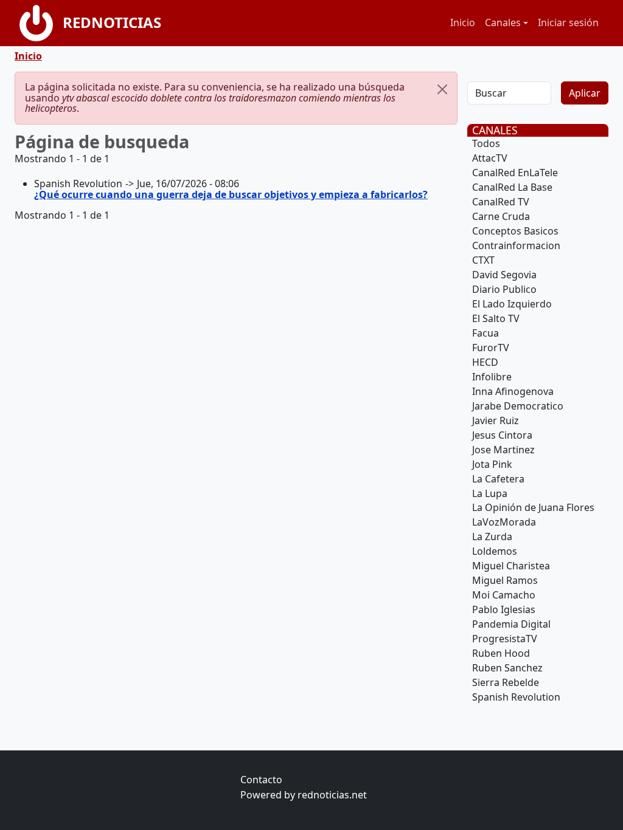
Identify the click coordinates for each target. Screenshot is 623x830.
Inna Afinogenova (513, 391)
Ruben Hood (501, 653)
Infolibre (492, 376)
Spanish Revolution (516, 697)
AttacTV (489, 158)
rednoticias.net (332, 794)
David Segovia (504, 274)
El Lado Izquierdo (512, 303)
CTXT (483, 260)
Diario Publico (504, 289)
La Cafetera (498, 478)
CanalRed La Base (512, 187)
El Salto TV (496, 318)
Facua (485, 333)
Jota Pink (492, 464)
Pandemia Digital (511, 624)
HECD (485, 362)
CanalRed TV (500, 201)
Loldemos (494, 551)
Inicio (462, 22)
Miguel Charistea (511, 565)
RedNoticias (112, 22)
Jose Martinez (503, 449)
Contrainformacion (516, 245)
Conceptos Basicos (515, 231)
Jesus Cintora (502, 435)
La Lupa (489, 493)
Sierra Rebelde (505, 682)
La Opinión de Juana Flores (533, 507)
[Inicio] (41, 23)
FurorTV (490, 347)
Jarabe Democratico (517, 406)
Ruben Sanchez (507, 667)
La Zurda (492, 536)
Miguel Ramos (505, 580)
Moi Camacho (503, 595)
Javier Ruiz (495, 420)
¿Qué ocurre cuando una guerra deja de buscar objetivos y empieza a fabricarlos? (231, 194)
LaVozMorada (504, 522)
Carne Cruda (501, 216)
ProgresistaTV (504, 638)
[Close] (442, 89)
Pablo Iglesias (503, 609)
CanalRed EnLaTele (515, 172)
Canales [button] (503, 22)
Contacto (261, 779)
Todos (486, 143)
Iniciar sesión (568, 22)
